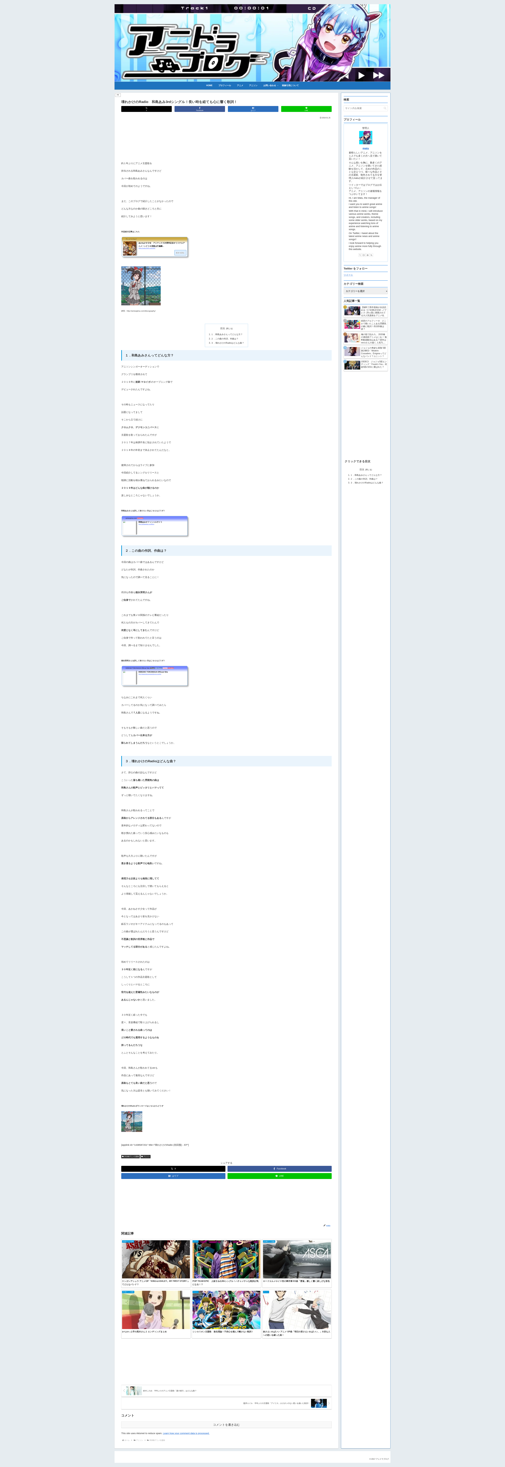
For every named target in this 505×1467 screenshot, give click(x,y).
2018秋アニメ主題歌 (131, 1156)
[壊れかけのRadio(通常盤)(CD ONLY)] (131, 1121)
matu (366, 148)
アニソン (146, 1156)
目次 (222, 328)
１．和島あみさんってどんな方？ (227, 334)
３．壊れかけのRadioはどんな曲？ (227, 343)
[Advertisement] (226, 139)
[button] (385, 108)
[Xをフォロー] (360, 255)
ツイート (348, 275)
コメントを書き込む (226, 1424)
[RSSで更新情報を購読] (371, 255)
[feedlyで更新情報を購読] (367, 255)
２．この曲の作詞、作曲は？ (224, 338)
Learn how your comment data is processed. (186, 1433)
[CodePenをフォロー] (364, 255)
